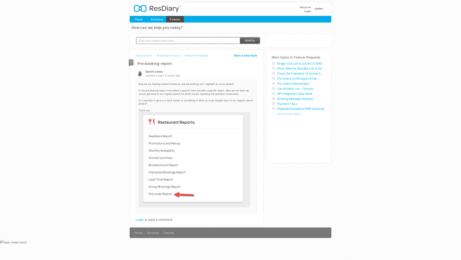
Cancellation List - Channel (295, 88)
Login (140, 219)
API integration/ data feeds (294, 94)
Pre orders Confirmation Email (297, 78)
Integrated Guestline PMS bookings (300, 109)
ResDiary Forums (168, 55)
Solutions (157, 19)
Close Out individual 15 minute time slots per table (310, 73)
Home (139, 19)
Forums (175, 19)
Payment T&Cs (287, 104)
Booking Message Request (295, 99)
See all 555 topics (289, 114)
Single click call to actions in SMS (299, 63)
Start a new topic (245, 55)
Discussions (144, 55)
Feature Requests (196, 55)
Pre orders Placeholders (293, 83)
